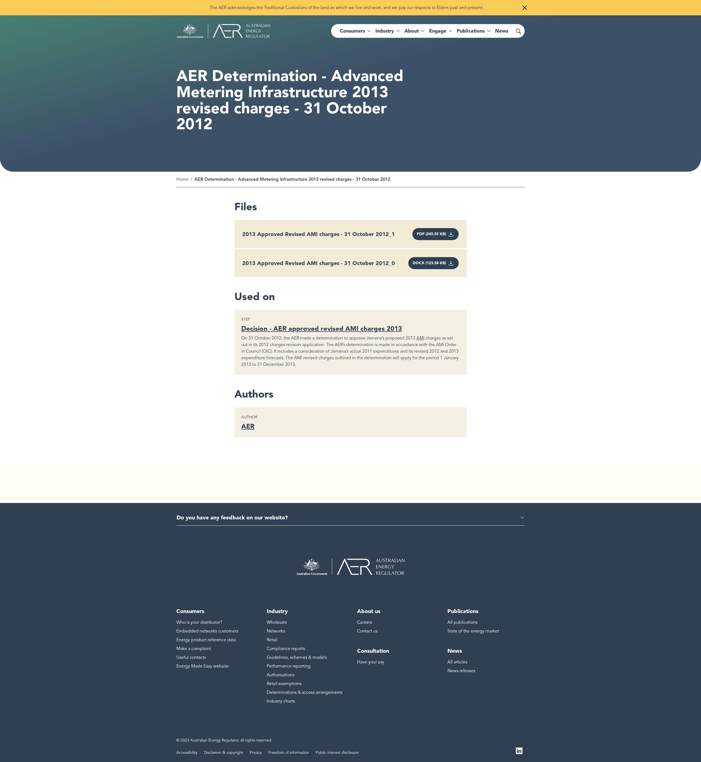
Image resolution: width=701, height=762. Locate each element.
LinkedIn (519, 750)
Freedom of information (288, 752)
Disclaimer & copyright (223, 752)
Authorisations (280, 675)
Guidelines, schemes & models (297, 657)
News (501, 31)
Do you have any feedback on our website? (232, 517)
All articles (457, 662)
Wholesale (277, 622)
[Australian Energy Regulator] (223, 31)
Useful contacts (191, 657)
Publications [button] (471, 31)
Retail (272, 640)
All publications (462, 622)
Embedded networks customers (207, 631)
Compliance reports (286, 648)
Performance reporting (289, 666)
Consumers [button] (352, 31)
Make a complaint (193, 648)
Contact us (367, 631)
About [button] (411, 31)
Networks (276, 631)
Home (182, 179)
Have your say (370, 662)
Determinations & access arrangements (305, 692)
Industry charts (281, 701)
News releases (461, 671)
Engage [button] (437, 31)
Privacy (256, 752)
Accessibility (186, 752)
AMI (420, 338)
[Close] (524, 7)
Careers (364, 622)
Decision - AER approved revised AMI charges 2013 (321, 328)
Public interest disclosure (337, 752)
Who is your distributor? (199, 622)
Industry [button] (384, 31)
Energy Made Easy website (202, 666)
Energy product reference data (206, 640)
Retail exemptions (284, 683)
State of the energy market (473, 631)
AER (248, 426)
